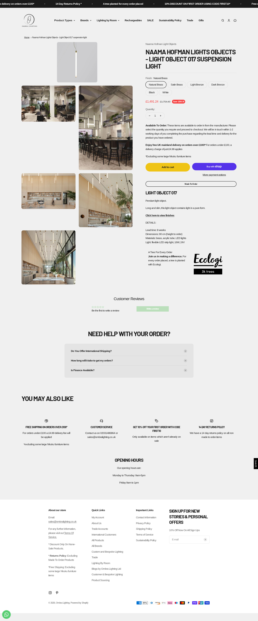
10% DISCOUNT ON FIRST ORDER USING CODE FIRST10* (182, 3)
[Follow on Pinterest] (57, 593)
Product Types (63, 20)
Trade (190, 20)
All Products (98, 540)
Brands (84, 20)
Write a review (152, 309)
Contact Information (146, 517)
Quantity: (150, 109)
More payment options (214, 174)
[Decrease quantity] (149, 116)
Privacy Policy (143, 523)
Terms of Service (144, 534)
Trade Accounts (100, 528)
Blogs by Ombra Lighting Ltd (106, 568)
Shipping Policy (144, 528)
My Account (98, 517)
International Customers (104, 534)
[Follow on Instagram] (50, 593)
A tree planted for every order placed (108, 3)
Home (26, 37)
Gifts (201, 20)
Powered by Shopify (79, 603)
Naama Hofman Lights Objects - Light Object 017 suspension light (59, 37)
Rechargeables (133, 20)
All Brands (97, 546)
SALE (150, 20)
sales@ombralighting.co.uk (62, 521)
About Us (96, 523)
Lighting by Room (107, 20)
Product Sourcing (101, 580)
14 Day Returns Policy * (54, 3)
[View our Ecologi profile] (208, 263)
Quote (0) (256, 463)
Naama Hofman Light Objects (161, 44)
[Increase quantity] (160, 116)
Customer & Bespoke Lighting (107, 574)
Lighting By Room (101, 563)
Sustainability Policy (170, 20)
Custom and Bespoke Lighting (107, 551)
